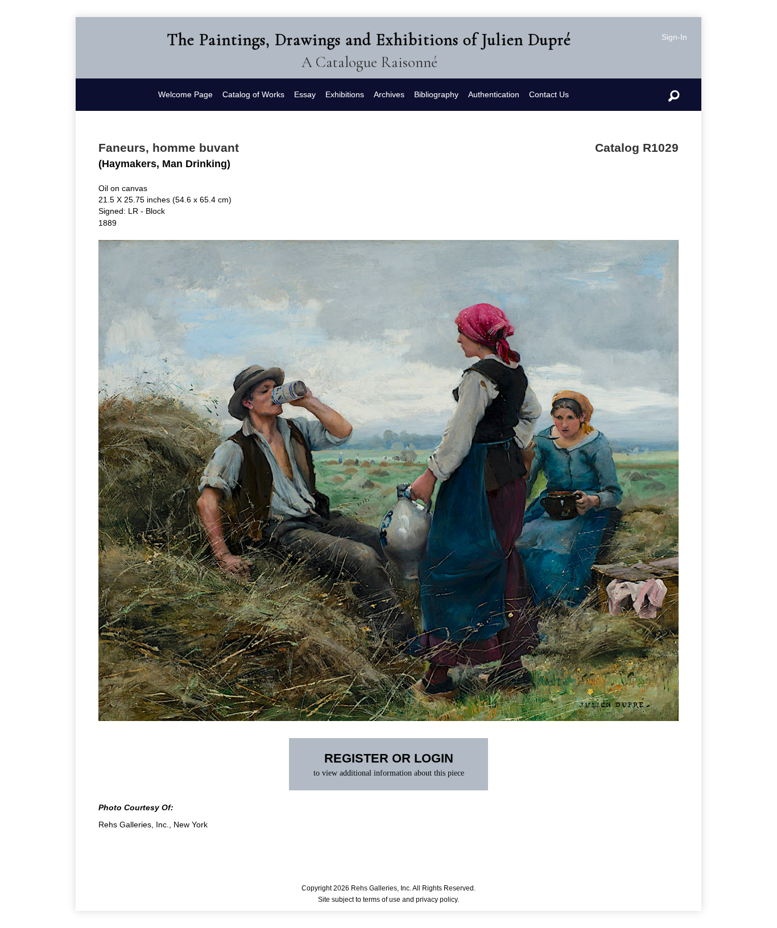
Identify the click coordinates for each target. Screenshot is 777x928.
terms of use (381, 900)
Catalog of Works (253, 94)
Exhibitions (344, 94)
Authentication (493, 94)
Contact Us (549, 94)
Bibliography (436, 94)
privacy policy (436, 900)
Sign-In (674, 37)
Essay (305, 94)
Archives (389, 94)
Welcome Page (185, 94)
